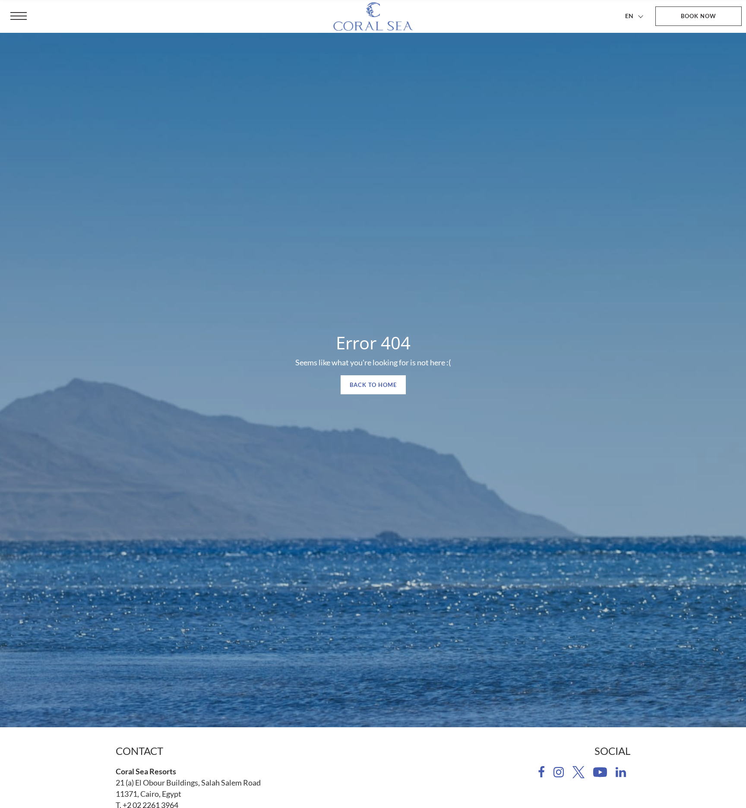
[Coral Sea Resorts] (373, 16)
